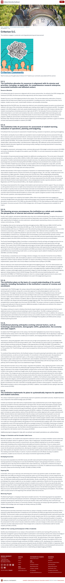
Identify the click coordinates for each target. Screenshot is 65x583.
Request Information (34, 558)
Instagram (7, 565)
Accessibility (25, 580)
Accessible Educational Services (55, 572)
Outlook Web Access (22, 570)
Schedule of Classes (34, 564)
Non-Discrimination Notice (53, 562)
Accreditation (33, 570)
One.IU (19, 560)
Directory (32, 562)
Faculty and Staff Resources (36, 572)
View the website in (6, 570)
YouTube (5, 568)
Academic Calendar (34, 568)
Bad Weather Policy (52, 568)
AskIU (19, 564)
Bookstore (50, 560)
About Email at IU (21, 568)
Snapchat (13, 565)
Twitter (2, 568)
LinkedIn (10, 565)
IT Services (50, 558)
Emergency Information (53, 570)
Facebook (2, 565)
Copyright (47, 580)
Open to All (37, 580)
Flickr (5, 565)
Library (19, 562)
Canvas (19, 558)
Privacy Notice (42, 580)
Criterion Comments (12, 72)
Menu (62, 1)
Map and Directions (34, 566)
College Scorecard (31, 580)
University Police (51, 564)
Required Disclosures (52, 566)
